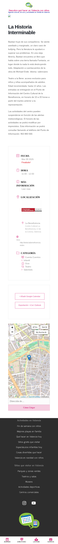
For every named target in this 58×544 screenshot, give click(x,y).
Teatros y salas (29, 476)
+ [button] (12, 327)
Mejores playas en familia (29, 431)
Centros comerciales (29, 492)
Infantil (27, 260)
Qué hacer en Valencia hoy (29, 436)
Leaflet (23, 396)
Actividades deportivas (29, 487)
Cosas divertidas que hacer (29, 452)
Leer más (26, 189)
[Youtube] (33, 503)
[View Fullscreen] (12, 338)
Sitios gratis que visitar (29, 442)
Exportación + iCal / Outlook (30, 305)
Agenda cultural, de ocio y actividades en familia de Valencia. (29, 12)
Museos (29, 481)
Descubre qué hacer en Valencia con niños (29, 10)
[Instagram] (24, 503)
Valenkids (28, 270)
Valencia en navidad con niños (29, 458)
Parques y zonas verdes (29, 471)
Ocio (27, 263)
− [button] (12, 332)
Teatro (28, 266)
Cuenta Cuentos (32, 257)
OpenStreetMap (34, 396)
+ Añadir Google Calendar (29, 296)
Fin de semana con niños (29, 426)
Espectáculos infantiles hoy (29, 447)
